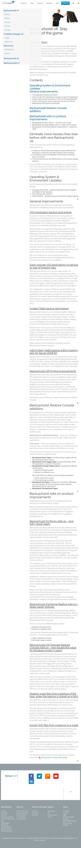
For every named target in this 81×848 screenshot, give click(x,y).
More (57, 3)
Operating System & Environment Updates (50, 86)
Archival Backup (6, 827)
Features (3, 811)
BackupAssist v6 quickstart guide (54, 757)
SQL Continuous (21, 815)
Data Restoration (6, 829)
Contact (65, 813)
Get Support (51, 811)
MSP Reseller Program (70, 821)
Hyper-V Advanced (22, 811)
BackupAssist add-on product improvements (48, 117)
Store (32, 3)
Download (4, 813)
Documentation (52, 815)
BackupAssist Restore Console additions (48, 109)
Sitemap (65, 825)
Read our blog (67, 823)
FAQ (48, 813)
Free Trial (65, 3)
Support (40, 3)
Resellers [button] (49, 3)
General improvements (44, 91)
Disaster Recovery (6, 831)
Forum (49, 817)
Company (66, 811)
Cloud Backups (21, 817)
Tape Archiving (21, 819)
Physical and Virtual (7, 817)
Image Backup (5, 823)
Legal (64, 815)
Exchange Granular (22, 813)
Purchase (4, 815)
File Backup (4, 825)
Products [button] (24, 3)
